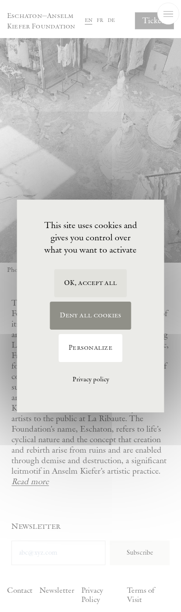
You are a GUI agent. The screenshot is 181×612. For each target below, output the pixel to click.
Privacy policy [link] (90, 379)
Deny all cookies (91, 315)
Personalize (90, 347)
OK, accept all (90, 283)
